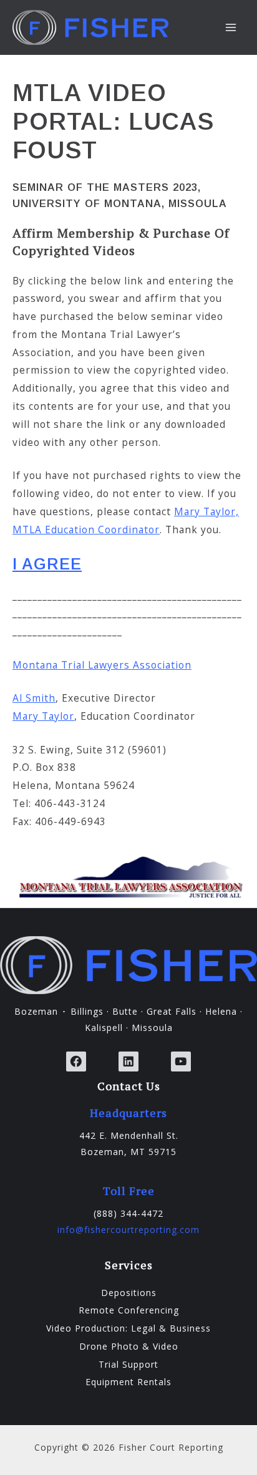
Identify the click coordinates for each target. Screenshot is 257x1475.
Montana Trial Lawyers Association (102, 665)
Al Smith (34, 698)
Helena (221, 1011)
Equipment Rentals (128, 1382)
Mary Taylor (43, 716)
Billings (87, 1011)
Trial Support (128, 1364)
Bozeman (36, 1011)
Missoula (152, 1027)
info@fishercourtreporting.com (128, 1230)
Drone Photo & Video (128, 1346)
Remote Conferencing (129, 1310)
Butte (125, 1011)
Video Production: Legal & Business (128, 1328)
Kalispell (104, 1027)
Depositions (129, 1292)
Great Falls (171, 1011)
